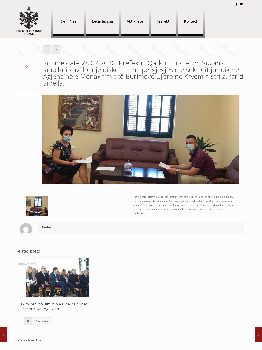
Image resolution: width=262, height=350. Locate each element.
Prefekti (47, 227)
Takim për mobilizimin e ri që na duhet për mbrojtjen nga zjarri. (52, 306)
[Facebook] (237, 4)
